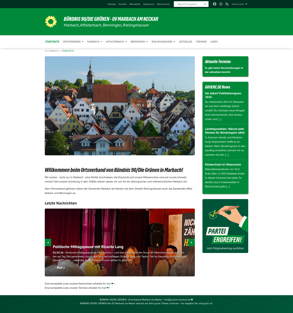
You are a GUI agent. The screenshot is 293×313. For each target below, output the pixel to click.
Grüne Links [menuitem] (238, 4)
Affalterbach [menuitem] (115, 41)
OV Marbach (52, 50)
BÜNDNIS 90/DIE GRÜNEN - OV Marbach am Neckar (111, 19)
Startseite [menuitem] (52, 41)
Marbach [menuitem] (93, 41)
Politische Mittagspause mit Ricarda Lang (88, 246)
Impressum (148, 4)
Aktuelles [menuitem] (185, 41)
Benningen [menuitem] (138, 41)
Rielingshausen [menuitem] (162, 41)
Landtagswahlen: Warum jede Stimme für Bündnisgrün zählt (225, 131)
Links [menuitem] (214, 41)
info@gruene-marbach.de (177, 299)
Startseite (68, 50)
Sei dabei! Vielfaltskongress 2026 (223, 95)
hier (108, 283)
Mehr (60, 268)
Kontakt (123, 4)
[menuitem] (112, 4)
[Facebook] (215, 4)
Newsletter (134, 4)
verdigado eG (205, 303)
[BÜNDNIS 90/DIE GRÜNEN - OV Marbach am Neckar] (51, 22)
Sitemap (112, 4)
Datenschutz (163, 4)
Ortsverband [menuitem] (72, 41)
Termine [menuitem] (201, 41)
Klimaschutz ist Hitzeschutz (223, 164)
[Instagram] (221, 4)
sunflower (174, 303)
